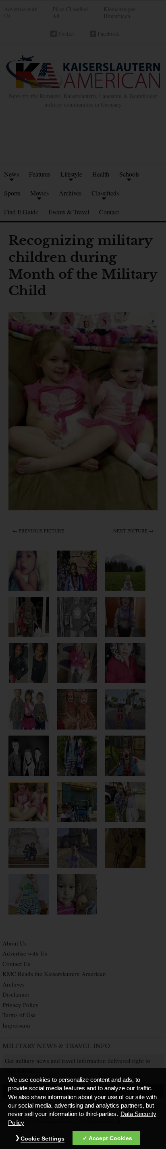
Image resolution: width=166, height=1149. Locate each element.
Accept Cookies (110, 1138)
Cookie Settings (42, 1138)
